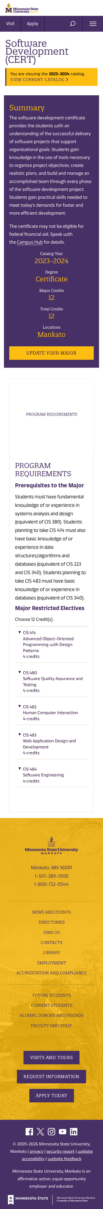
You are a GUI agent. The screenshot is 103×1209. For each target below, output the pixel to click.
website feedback (64, 1158)
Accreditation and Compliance (51, 972)
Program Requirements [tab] (51, 414)
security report (60, 1151)
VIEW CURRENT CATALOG (37, 79)
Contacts (51, 942)
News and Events (51, 912)
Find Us (52, 932)
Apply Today (51, 1095)
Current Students (51, 1005)
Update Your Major (51, 353)
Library (51, 952)
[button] (51, 646)
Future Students (51, 995)
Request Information (51, 1076)
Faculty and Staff (51, 1025)
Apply (32, 23)
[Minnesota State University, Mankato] (51, 845)
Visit (10, 23)
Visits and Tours (51, 1057)
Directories (52, 922)
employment (51, 962)
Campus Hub (30, 242)
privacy (36, 1151)
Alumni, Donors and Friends (51, 1015)
